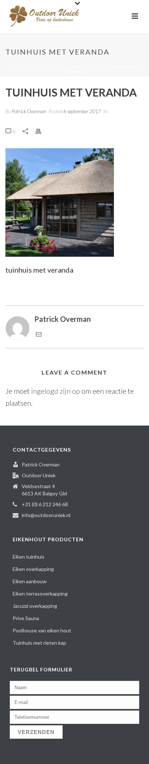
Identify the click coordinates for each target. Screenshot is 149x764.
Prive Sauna (26, 618)
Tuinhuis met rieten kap (39, 643)
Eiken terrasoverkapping (40, 593)
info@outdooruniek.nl (46, 515)
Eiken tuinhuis (28, 557)
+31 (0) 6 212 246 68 (45, 504)
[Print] (41, 130)
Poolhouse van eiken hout (42, 630)
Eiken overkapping (33, 569)
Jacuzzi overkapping (35, 606)
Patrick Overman (29, 111)
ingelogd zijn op (55, 391)
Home (15, 67)
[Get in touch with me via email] (39, 334)
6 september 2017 (82, 111)
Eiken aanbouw (30, 581)
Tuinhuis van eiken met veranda (65, 67)
